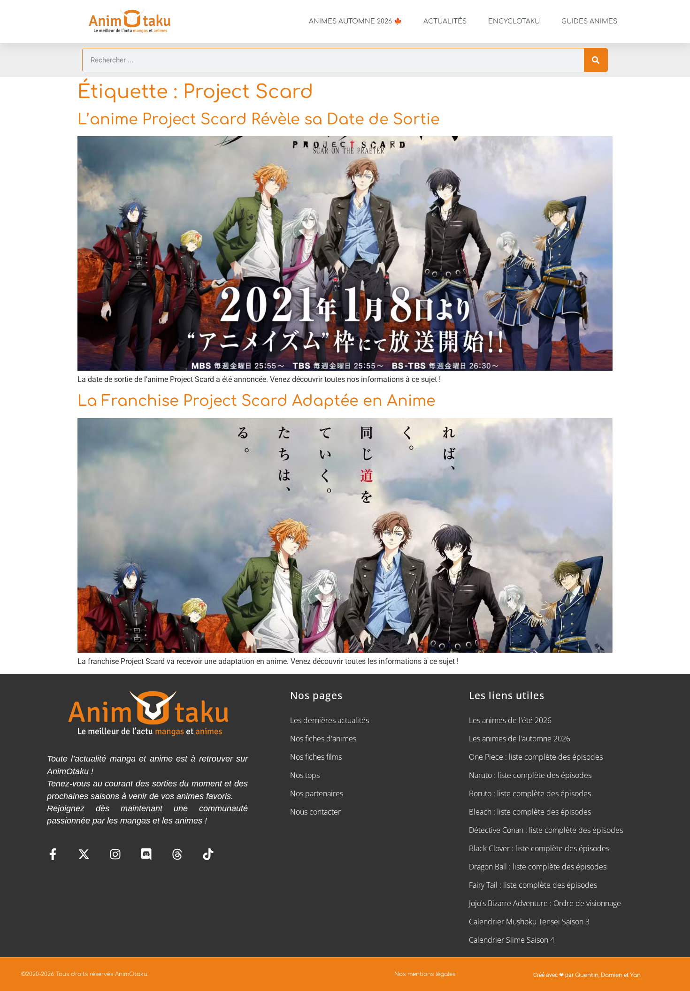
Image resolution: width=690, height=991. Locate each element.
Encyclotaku (514, 21)
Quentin (586, 975)
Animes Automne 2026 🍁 (355, 21)
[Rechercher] (595, 60)
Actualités (445, 21)
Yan (635, 975)
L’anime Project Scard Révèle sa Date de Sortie (258, 119)
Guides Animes (589, 21)
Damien (611, 975)
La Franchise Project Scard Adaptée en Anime (256, 401)
